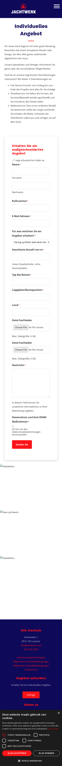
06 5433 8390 (31, 649)
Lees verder (53, 728)
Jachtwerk (31, 8)
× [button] (58, 713)
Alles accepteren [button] (17, 753)
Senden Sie (22, 444)
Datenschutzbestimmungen (31, 657)
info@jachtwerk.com (31, 645)
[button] (31, 761)
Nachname (17, 192)
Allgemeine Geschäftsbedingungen (31, 661)
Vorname (17, 177)
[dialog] (31, 738)
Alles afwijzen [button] (46, 753)
